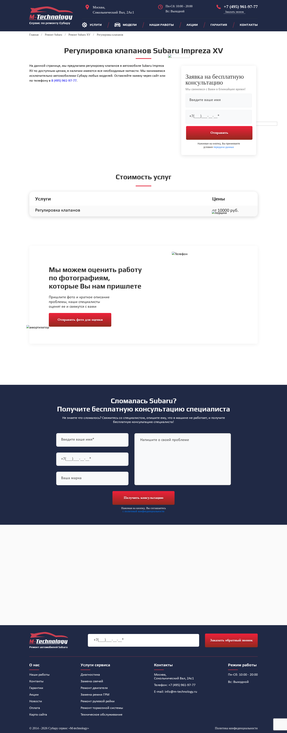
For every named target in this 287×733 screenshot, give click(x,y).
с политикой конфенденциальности (143, 511)
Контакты (249, 25)
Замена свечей (92, 681)
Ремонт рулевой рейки (98, 701)
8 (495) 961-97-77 (64, 81)
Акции (192, 25)
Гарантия (218, 25)
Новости (35, 701)
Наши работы (161, 25)
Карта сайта (38, 715)
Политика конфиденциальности (236, 728)
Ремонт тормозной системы (102, 708)
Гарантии (36, 688)
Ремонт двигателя (94, 688)
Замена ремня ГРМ (95, 695)
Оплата (34, 708)
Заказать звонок (234, 11)
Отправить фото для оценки (80, 320)
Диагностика (90, 675)
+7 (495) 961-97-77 (241, 7)
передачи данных (223, 147)
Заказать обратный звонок (231, 640)
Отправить (219, 133)
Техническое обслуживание (101, 715)
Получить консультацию (143, 498)
